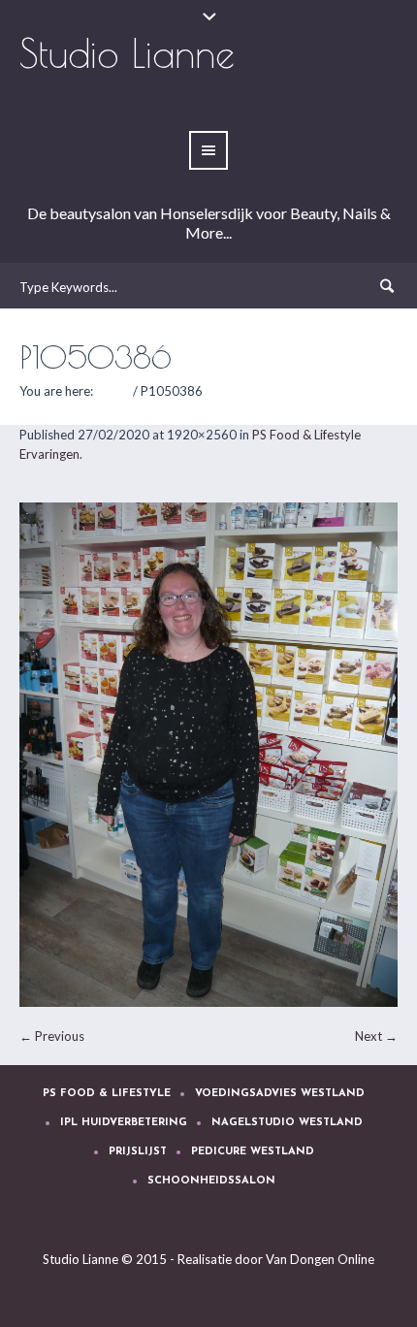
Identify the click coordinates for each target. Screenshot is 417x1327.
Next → (376, 1036)
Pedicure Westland (252, 1152)
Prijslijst (138, 1152)
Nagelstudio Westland (287, 1122)
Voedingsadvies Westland (280, 1093)
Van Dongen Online (320, 1259)
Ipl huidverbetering (123, 1122)
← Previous (51, 1036)
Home (113, 391)
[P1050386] (208, 754)
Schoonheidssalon (211, 1181)
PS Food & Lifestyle (107, 1093)
